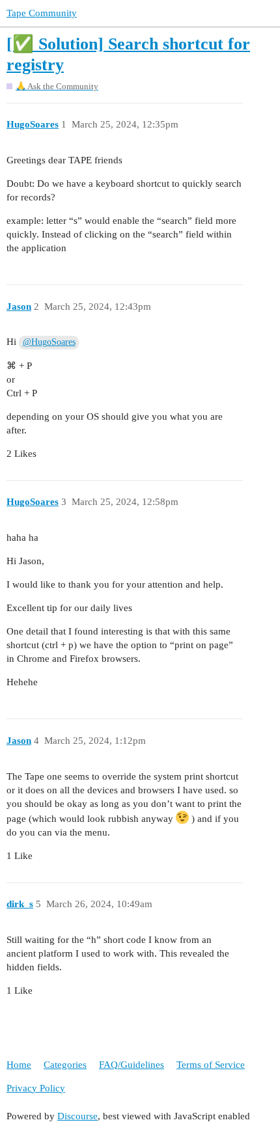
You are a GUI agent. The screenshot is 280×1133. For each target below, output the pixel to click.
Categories (65, 1064)
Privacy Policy (36, 1088)
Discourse (77, 1116)
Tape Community (42, 13)
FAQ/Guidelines (131, 1064)
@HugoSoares (49, 342)
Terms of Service (210, 1064)
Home (19, 1064)
